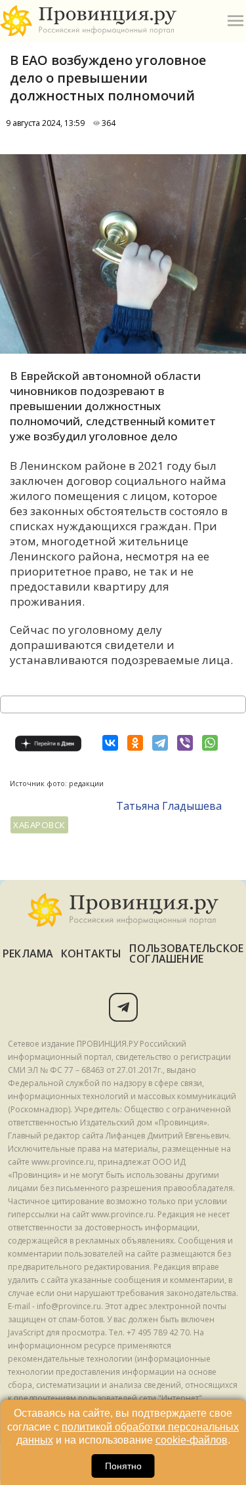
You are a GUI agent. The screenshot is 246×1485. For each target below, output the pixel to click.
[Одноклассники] (135, 743)
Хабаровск (39, 825)
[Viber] (185, 743)
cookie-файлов (191, 1440)
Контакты (91, 953)
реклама (28, 953)
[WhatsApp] (210, 743)
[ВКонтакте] (110, 743)
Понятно (123, 1466)
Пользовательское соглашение (186, 953)
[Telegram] (160, 743)
